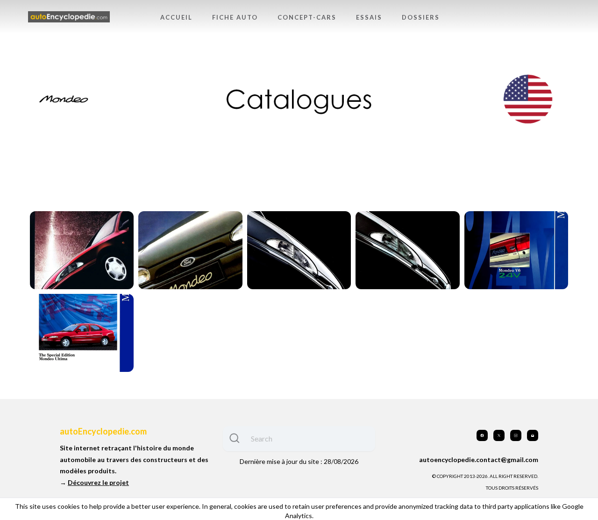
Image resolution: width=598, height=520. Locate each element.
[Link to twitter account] (499, 435)
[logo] (69, 17)
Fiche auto (235, 17)
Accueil (176, 17)
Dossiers (421, 17)
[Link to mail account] (532, 435)
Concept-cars (307, 17)
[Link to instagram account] (515, 435)
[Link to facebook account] (482, 435)
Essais (369, 17)
